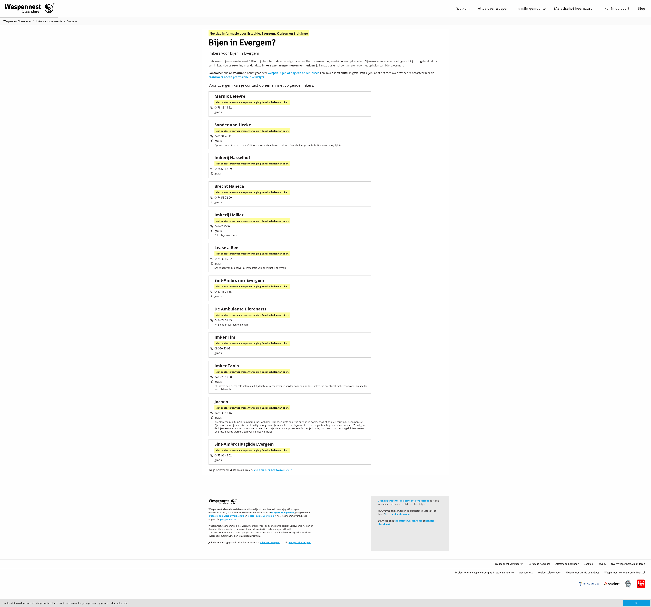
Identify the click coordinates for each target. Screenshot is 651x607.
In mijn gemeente (531, 8)
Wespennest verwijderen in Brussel (624, 572)
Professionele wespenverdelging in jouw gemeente (484, 572)
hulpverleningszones (282, 512)
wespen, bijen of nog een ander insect (293, 73)
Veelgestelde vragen (549, 572)
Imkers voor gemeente (49, 21)
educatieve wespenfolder (408, 520)
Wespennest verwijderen (509, 564)
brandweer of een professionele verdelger (236, 77)
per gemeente (228, 519)
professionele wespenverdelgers (226, 515)
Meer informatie (119, 603)
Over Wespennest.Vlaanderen (628, 564)
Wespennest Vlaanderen (17, 21)
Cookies (588, 564)
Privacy (602, 564)
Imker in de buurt (614, 8)
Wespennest (526, 572)
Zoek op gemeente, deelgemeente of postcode (403, 500)
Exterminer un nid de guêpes (582, 572)
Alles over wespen (493, 8)
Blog (641, 8)
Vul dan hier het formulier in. (273, 470)
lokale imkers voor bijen (261, 515)
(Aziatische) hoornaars (573, 8)
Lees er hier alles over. (397, 514)
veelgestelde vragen (300, 542)
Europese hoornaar (539, 564)
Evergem (72, 21)
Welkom (463, 8)
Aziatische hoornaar (567, 564)
